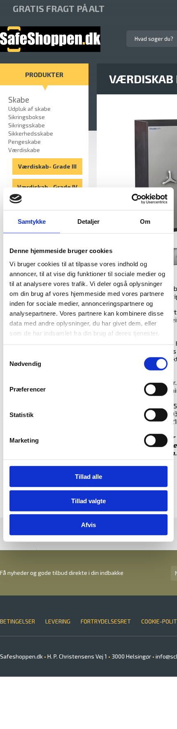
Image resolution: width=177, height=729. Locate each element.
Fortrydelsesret (106, 621)
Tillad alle (88, 476)
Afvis (88, 524)
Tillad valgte (88, 500)
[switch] (156, 389)
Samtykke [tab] (32, 221)
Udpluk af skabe (29, 108)
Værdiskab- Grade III (47, 166)
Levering (57, 621)
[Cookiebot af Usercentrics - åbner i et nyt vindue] (131, 198)
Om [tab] (145, 221)
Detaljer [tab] (88, 221)
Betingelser (17, 621)
